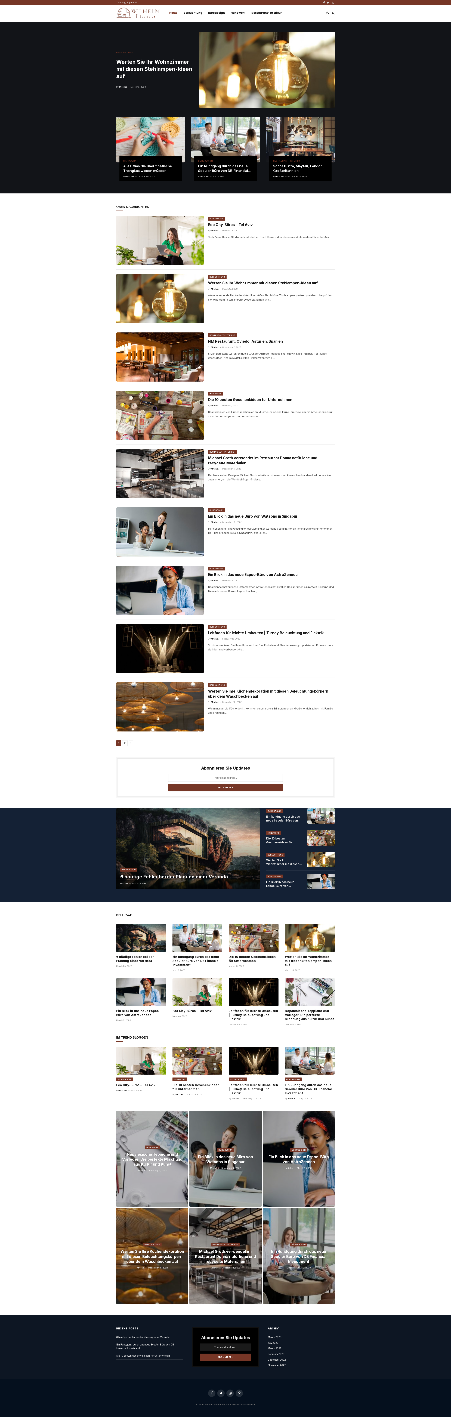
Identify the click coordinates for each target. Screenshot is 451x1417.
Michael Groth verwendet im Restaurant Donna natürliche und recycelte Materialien (262, 460)
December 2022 (277, 1359)
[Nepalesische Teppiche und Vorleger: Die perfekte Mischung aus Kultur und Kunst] (310, 992)
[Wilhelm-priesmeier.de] (138, 12)
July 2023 (273, 1342)
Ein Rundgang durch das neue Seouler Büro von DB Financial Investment (223, 168)
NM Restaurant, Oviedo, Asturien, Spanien (245, 341)
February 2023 (276, 1354)
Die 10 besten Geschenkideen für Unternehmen (250, 399)
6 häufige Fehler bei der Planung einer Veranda (174, 876)
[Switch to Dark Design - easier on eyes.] (328, 12)
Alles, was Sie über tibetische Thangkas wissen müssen (147, 168)
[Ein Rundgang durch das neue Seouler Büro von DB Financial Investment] (225, 139)
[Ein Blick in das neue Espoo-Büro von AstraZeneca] (160, 590)
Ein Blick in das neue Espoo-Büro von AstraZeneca (253, 574)
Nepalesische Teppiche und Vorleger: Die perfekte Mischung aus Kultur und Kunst (309, 1015)
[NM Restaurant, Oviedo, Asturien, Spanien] (160, 357)
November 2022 (277, 1365)
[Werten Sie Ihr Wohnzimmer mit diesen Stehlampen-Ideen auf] (267, 70)
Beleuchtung (193, 13)
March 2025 (275, 1337)
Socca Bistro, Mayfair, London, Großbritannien (298, 168)
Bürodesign (216, 13)
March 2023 (275, 1348)
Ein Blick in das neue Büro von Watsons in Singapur (253, 516)
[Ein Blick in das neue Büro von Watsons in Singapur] (160, 532)
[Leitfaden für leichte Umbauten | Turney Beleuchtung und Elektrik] (160, 648)
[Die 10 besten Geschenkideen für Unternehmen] (160, 415)
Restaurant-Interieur (266, 13)
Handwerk (238, 13)
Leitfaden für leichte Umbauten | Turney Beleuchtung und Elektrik (266, 633)
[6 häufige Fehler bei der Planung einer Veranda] (188, 848)
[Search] (333, 13)
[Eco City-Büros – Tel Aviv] (160, 240)
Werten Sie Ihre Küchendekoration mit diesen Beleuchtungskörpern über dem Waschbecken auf (268, 694)
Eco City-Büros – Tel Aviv (230, 225)
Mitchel (123, 87)
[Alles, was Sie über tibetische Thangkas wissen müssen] (150, 139)
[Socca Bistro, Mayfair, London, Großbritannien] (300, 139)
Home (173, 13)
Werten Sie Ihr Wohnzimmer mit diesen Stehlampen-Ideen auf (154, 69)
